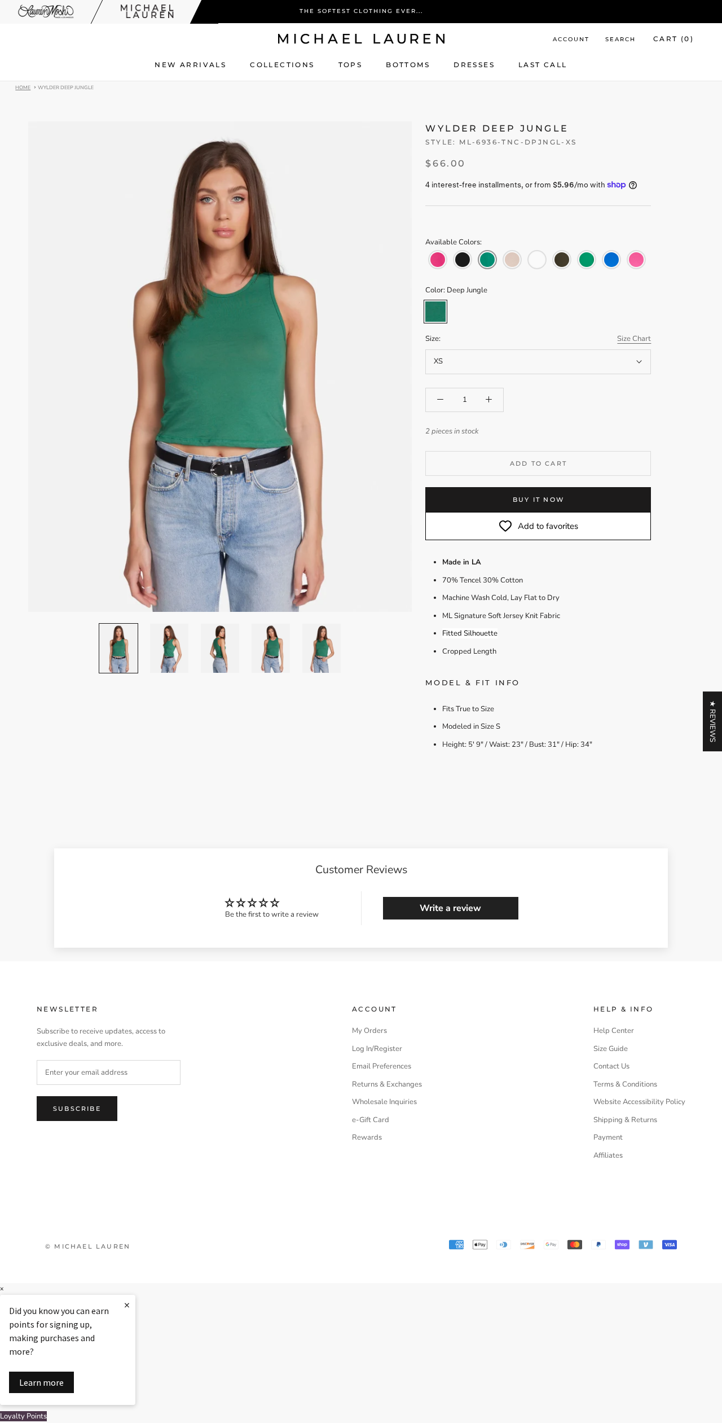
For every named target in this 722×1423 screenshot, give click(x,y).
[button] (437, 259)
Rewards (367, 1137)
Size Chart (634, 339)
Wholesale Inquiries (384, 1102)
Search (620, 39)
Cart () (673, 38)
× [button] (1, 1289)
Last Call (542, 64)
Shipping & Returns (625, 1120)
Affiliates (608, 1155)
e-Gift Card (370, 1120)
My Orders (369, 1031)
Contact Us (611, 1066)
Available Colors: (453, 242)
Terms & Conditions (625, 1084)
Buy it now (538, 499)
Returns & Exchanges (387, 1084)
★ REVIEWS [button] (712, 721)
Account (571, 39)
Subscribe (77, 1109)
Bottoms (408, 64)
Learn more (41, 1382)
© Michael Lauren (87, 1246)
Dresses (474, 64)
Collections (282, 64)
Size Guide (610, 1049)
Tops (350, 64)
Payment (608, 1137)
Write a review (450, 908)
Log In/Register (377, 1049)
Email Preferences (381, 1066)
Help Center (613, 1031)
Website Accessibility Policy (639, 1102)
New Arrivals (190, 64)
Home (22, 87)
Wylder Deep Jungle (66, 87)
